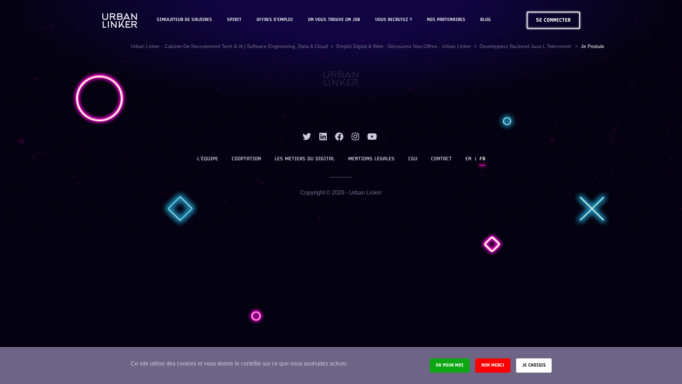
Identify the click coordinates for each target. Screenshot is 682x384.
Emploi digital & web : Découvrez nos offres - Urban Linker (403, 46)
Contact (441, 159)
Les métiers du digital (305, 159)
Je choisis (534, 365)
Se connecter (553, 20)
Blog (485, 20)
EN (468, 159)
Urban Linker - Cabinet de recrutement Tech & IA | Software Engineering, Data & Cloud (229, 46)
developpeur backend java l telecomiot (526, 46)
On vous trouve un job (334, 20)
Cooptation (246, 159)
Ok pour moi (450, 365)
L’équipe (207, 159)
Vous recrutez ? (393, 20)
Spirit (234, 20)
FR (482, 159)
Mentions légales (371, 159)
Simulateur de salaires (184, 20)
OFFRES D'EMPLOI (274, 20)
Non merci (492, 365)
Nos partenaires (446, 20)
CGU (412, 159)
